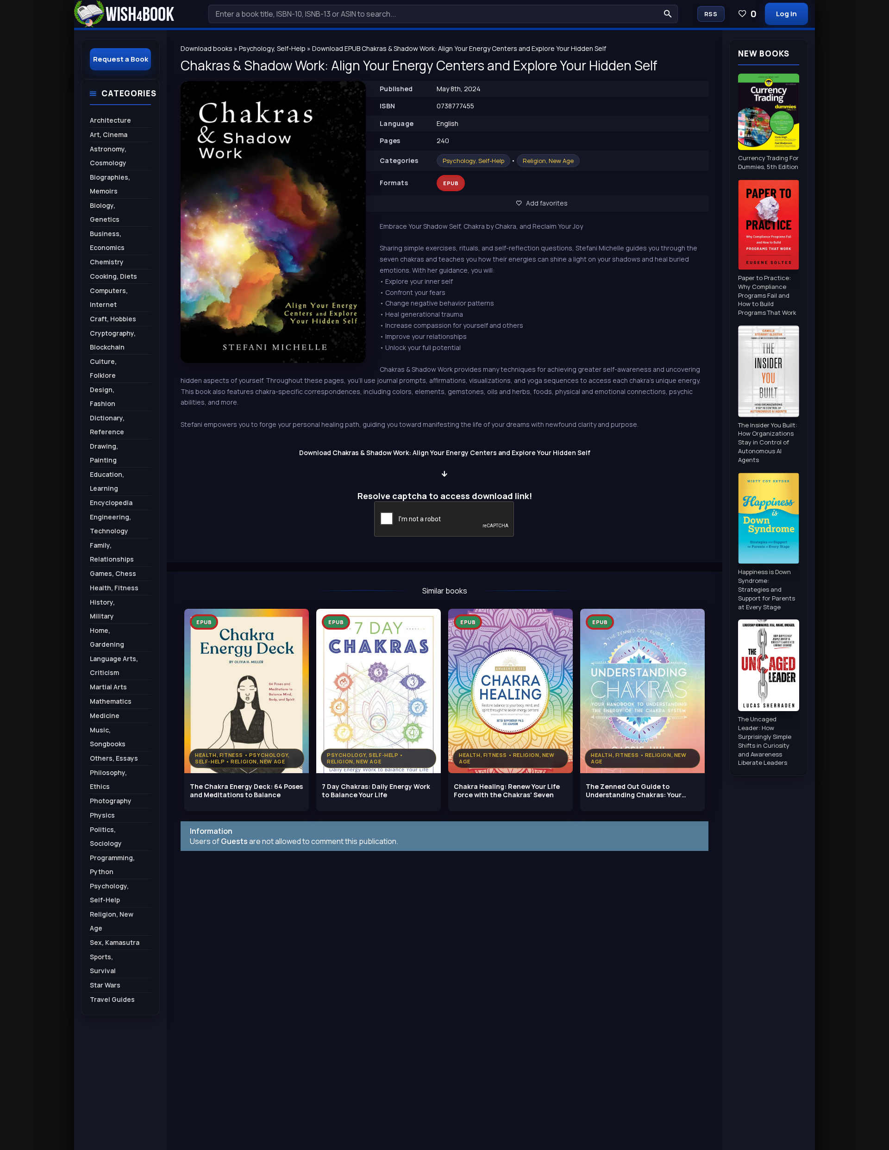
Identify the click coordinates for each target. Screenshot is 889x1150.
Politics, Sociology (106, 836)
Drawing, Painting (104, 453)
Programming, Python (112, 864)
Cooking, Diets (113, 276)
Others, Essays (114, 758)
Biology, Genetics (104, 212)
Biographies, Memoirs (110, 184)
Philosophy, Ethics (108, 779)
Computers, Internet (109, 297)
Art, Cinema (108, 134)
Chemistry (107, 261)
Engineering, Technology (110, 523)
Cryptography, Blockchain (113, 340)
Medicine (104, 715)
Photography (110, 800)
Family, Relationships (112, 552)
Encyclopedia (111, 502)
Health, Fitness (114, 587)
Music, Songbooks (107, 736)
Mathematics (110, 701)
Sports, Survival (103, 963)
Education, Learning (107, 481)
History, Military (102, 609)
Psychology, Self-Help (473, 160)
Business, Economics (107, 240)
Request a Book (120, 59)
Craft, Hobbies (113, 318)
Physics (102, 815)
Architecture (110, 120)
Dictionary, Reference (107, 424)
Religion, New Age (548, 160)
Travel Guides (112, 999)
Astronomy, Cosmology (108, 155)
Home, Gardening (107, 637)
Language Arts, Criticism (114, 665)
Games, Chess (113, 573)
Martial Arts (108, 686)
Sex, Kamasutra (114, 942)
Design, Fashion (102, 396)
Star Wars (105, 985)
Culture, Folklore (103, 368)
